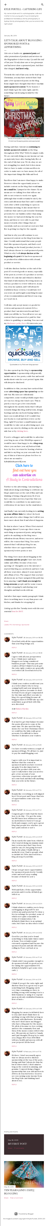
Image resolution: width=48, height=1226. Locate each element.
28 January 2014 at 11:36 (32, 718)
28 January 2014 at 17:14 (32, 790)
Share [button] (6, 621)
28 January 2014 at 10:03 (32, 680)
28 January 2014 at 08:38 (33, 637)
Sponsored (25, 625)
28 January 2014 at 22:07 (32, 866)
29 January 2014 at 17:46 (32, 957)
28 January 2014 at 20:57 (32, 837)
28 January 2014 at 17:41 (32, 810)
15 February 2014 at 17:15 (32, 1051)
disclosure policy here (16, 323)
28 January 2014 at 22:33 (32, 886)
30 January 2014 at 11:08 (32, 1009)
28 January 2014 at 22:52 (32, 933)
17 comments (19, 1148)
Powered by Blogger (26, 1214)
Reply (14, 647)
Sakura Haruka (22, 709)
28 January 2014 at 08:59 (32, 653)
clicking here (22, 431)
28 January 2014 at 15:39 (32, 745)
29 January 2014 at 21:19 (32, 979)
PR (10, 625)
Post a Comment (16, 1198)
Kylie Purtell (17, 637)
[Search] (42, 4)
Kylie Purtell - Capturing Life (23, 9)
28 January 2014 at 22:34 (32, 904)
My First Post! (17, 1143)
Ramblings (17, 625)
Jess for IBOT (17, 611)
